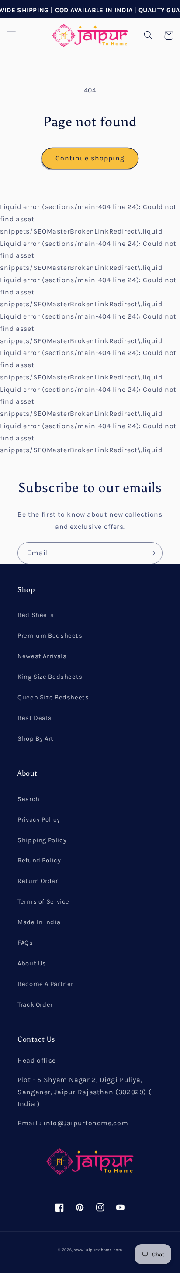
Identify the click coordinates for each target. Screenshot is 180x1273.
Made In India (38, 922)
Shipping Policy (41, 840)
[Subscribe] (152, 553)
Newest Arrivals (41, 656)
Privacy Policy (38, 819)
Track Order (35, 1004)
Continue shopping (90, 158)
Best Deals (34, 718)
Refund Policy (39, 860)
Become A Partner (45, 984)
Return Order (37, 881)
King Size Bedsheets (50, 677)
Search (28, 799)
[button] (11, 35)
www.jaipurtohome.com (98, 1250)
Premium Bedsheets (50, 635)
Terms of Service (43, 901)
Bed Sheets (35, 615)
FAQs (25, 943)
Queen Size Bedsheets (53, 697)
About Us (31, 963)
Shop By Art (35, 738)
